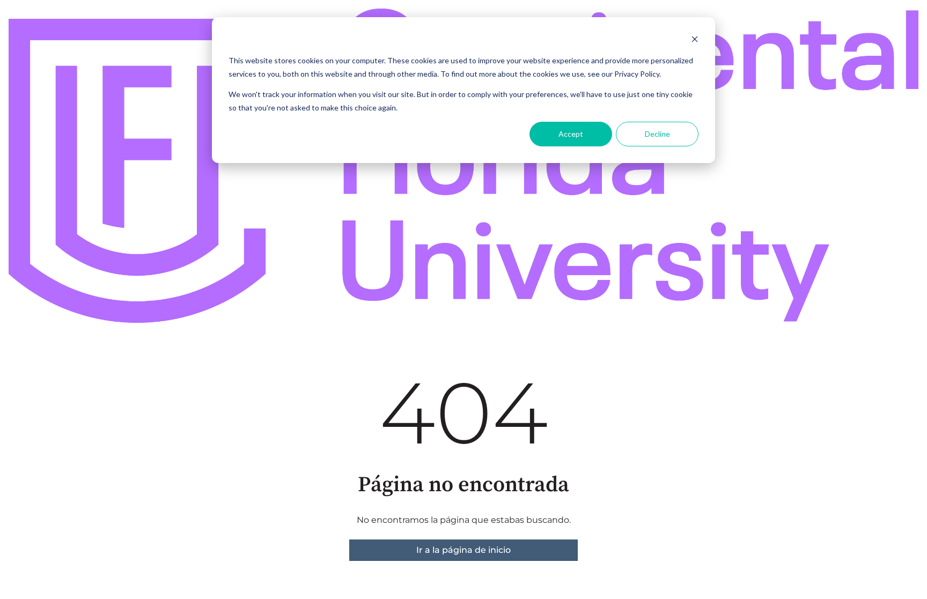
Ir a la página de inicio (463, 550)
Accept (570, 133)
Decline (657, 133)
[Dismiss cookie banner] (694, 40)
